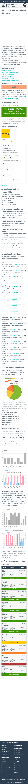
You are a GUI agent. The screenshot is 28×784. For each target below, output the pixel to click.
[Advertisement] (14, 30)
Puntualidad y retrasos (7, 78)
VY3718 (14, 341)
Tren (2, 766)
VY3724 (14, 353)
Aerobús (3, 774)
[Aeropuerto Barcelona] (3, 5)
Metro (3, 759)
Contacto (24, 779)
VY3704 (14, 299)
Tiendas (16, 764)
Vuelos (3, 745)
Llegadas (4, 747)
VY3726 (14, 359)
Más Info (17, 757)
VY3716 (14, 335)
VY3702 (14, 293)
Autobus (3, 761)
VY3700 (14, 287)
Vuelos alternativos (6, 76)
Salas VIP (16, 761)
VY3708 (14, 311)
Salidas (3, 749)
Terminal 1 (17, 750)
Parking (4, 755)
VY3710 (14, 317)
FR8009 (14, 276)
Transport (5, 757)
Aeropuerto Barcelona (11, 5)
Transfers (4, 772)
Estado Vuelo (5, 751)
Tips (15, 770)
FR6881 (14, 264)
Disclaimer (19, 779)
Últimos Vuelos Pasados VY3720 (10, 80)
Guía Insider (17, 766)
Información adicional (7, 74)
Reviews (16, 772)
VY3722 (14, 347)
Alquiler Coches (19, 755)
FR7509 (14, 270)
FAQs (15, 768)
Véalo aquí (14, 120)
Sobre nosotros (14, 780)
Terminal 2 (17, 752)
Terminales (18, 748)
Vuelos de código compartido (9, 72)
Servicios (16, 759)
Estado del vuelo (6, 70)
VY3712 (14, 323)
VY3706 (14, 305)
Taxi (2, 764)
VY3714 (14, 329)
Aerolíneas (18, 745)
